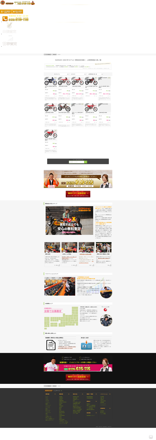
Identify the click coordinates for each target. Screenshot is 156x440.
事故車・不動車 (90, 394)
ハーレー (47, 401)
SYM (46, 413)
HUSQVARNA (62, 415)
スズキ (47, 399)
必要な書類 (75, 398)
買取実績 (47, 394)
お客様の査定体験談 (77, 407)
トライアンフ (48, 405)
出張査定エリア (76, 399)
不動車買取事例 (90, 398)
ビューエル (48, 407)
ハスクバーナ (48, 412)
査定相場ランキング (90, 415)
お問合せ (102, 399)
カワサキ (47, 400)
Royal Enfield (61, 419)
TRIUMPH (61, 406)
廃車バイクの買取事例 (91, 405)
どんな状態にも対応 (77, 402)
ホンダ (47, 396)
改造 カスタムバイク (50, 420)
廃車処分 (88, 401)
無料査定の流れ (76, 396)
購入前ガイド (103, 412)
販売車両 (102, 411)
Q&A (74, 400)
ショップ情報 (103, 413)
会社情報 (102, 396)
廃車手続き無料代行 (90, 409)
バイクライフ (103, 405)
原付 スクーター (49, 417)
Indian (60, 416)
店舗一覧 (102, 398)
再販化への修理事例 (77, 410)
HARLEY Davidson (62, 402)
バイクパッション (104, 394)
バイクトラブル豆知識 (77, 409)
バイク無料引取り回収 (91, 406)
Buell (60, 408)
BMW (47, 404)
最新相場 (61, 394)
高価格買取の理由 (76, 403)
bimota (60, 414)
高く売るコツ (75, 405)
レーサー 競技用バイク (50, 418)
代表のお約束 (103, 400)
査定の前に (75, 394)
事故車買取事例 (90, 396)
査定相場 (88, 412)
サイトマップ (103, 403)
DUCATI (60, 403)
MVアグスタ (48, 410)
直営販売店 (102, 408)
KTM (46, 409)
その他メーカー (49, 416)
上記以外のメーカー (63, 420)
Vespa (60, 418)
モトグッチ (48, 411)
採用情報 (102, 402)
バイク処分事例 (90, 408)
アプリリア (48, 406)
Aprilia (60, 407)
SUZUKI (60, 399)
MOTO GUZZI (62, 412)
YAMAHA (61, 398)
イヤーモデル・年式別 (63, 422)
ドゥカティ (48, 402)
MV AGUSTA (61, 411)
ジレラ (47, 415)
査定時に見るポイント (77, 406)
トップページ (57, 390)
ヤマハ (47, 397)
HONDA (60, 396)
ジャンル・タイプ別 (63, 423)
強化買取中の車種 (76, 412)
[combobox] (81, 162)
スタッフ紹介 (75, 413)
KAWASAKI (61, 400)
